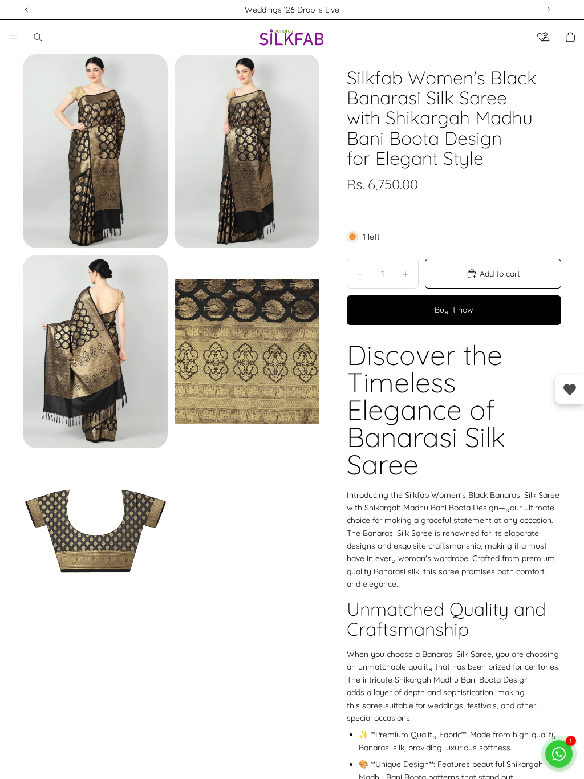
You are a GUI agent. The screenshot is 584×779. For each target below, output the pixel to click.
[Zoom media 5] (95, 527)
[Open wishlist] (569, 389)
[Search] (37, 37)
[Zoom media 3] (95, 351)
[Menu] (13, 37)
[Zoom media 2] (247, 151)
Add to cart (500, 274)
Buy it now (454, 310)
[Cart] (570, 37)
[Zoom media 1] (95, 151)
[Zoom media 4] (247, 351)
